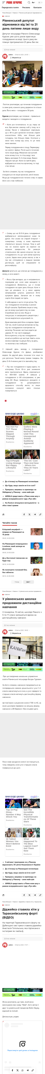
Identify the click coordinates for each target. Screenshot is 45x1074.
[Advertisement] (22, 207)
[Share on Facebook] (12, 1070)
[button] (4, 2)
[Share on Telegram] (27, 1070)
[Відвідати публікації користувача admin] (4, 56)
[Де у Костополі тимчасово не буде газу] (37, 560)
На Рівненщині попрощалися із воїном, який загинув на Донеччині (14, 546)
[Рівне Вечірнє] (16, 2)
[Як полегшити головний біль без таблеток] (37, 572)
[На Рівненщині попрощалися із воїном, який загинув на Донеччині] (37, 546)
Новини (7, 16)
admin (11, 54)
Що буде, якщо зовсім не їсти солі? (20, 485)
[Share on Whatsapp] (22, 1070)
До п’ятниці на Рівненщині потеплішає (21, 481)
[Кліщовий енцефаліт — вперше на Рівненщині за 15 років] (37, 531)
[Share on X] (17, 1070)
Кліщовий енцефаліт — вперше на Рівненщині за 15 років (13, 532)
